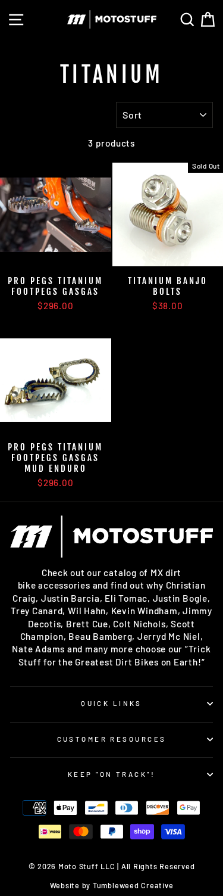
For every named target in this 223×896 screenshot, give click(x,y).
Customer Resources (112, 739)
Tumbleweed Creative (133, 885)
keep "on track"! (111, 774)
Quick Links (111, 703)
